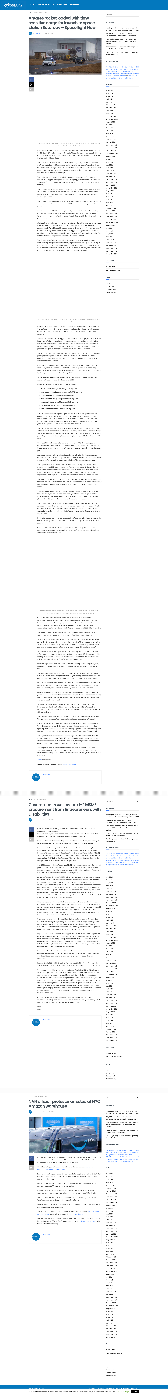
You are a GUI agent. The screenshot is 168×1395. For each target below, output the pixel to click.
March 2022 (110, 171)
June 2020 (109, 231)
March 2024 (110, 102)
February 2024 (111, 105)
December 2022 (111, 145)
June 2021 (109, 197)
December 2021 (111, 179)
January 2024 (111, 108)
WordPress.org (111, 292)
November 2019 (111, 251)
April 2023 (109, 133)
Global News (62, 5)
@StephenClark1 (69, 764)
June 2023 (109, 128)
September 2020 (112, 222)
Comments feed (111, 289)
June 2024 (109, 93)
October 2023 (111, 116)
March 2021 (110, 205)
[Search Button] (137, 15)
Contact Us (74, 5)
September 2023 (112, 119)
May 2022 (109, 165)
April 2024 (109, 99)
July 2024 (109, 90)
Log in (108, 284)
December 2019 (111, 248)
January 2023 (111, 142)
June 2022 (109, 162)
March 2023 (110, 136)
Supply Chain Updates (46, 5)
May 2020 (109, 234)
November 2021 (111, 182)
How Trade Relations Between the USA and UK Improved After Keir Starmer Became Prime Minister (122, 41)
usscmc (37, 33)
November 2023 (111, 113)
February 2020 (111, 242)
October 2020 (111, 220)
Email (39, 760)
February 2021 (111, 208)
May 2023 (109, 131)
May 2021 (109, 199)
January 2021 (110, 211)
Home (32, 5)
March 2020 (110, 240)
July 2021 (109, 194)
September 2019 (111, 254)
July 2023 (109, 125)
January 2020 (111, 245)
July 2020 (109, 228)
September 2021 (111, 188)
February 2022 (111, 174)
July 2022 (109, 159)
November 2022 (111, 148)
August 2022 (110, 156)
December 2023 (111, 111)
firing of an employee (89, 1221)
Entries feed (110, 286)
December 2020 (111, 214)
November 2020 (111, 217)
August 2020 (110, 225)
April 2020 (109, 237)
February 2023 (111, 139)
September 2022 (112, 154)
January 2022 (111, 177)
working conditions (76, 1214)
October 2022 (111, 151)
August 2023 (110, 122)
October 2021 (110, 185)
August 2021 (110, 191)
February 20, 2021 (48, 33)
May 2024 (109, 96)
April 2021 (109, 202)
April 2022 (109, 168)
